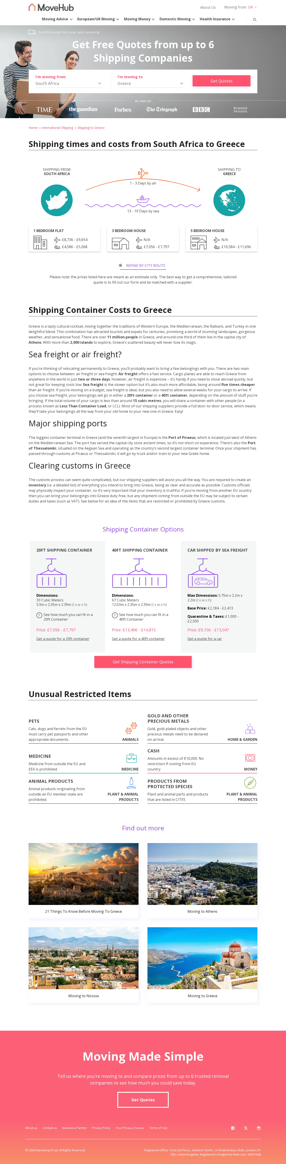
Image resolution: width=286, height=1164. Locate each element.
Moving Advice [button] (55, 19)
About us (31, 1128)
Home (33, 128)
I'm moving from (51, 76)
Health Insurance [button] (215, 19)
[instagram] (259, 1129)
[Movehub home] (51, 7)
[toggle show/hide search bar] (251, 18)
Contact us (50, 1128)
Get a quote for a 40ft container (138, 638)
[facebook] (233, 1129)
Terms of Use (158, 1128)
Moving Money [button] (137, 19)
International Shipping (57, 128)
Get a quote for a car (204, 638)
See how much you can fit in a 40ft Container (141, 617)
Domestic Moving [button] (175, 19)
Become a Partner (74, 1128)
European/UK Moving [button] (96, 19)
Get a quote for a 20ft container (62, 638)
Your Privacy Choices (130, 1128)
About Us (208, 7)
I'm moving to (130, 76)
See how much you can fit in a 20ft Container (65, 617)
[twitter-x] (246, 1129)
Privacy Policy (101, 1128)
